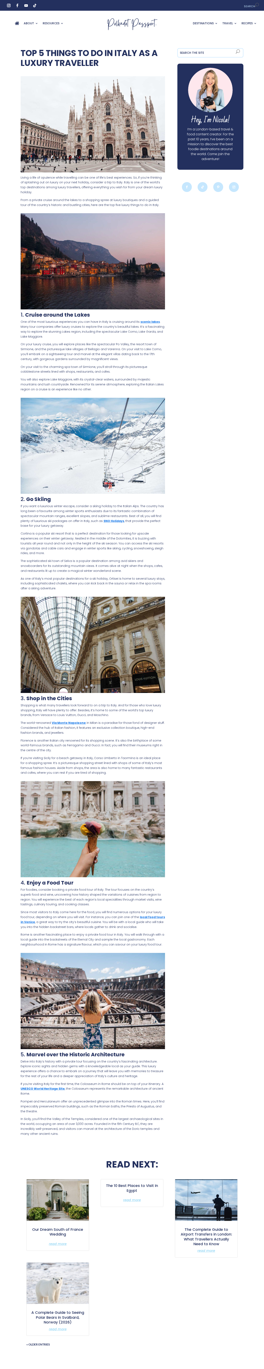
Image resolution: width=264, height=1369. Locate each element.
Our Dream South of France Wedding (57, 1232)
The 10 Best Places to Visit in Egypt (132, 1188)
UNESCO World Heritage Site (43, 1089)
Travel (227, 23)
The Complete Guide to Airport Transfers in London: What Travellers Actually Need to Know (206, 1236)
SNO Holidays (114, 521)
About (29, 23)
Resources (51, 23)
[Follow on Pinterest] (218, 187)
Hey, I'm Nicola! (210, 120)
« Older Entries (38, 1344)
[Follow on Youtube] (25, 5)
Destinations (203, 23)
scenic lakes (150, 322)
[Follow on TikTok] (34, 5)
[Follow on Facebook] (17, 5)
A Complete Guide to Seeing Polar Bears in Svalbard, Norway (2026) (57, 1317)
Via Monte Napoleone (69, 723)
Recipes (247, 23)
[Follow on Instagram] (8, 5)
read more (58, 1243)
